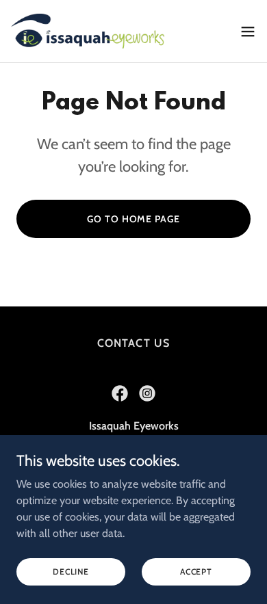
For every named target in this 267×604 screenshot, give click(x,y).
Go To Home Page (133, 219)
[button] (248, 31)
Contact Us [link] (133, 343)
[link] (87, 31)
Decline (70, 571)
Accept (196, 571)
